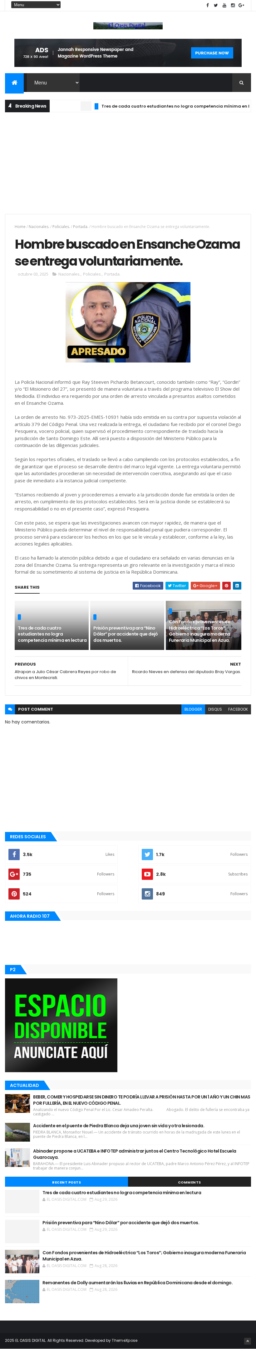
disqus (215, 709)
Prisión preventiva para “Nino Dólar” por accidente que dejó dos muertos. (125, 634)
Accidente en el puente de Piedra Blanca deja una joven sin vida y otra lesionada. (118, 1126)
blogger (193, 709)
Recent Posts (66, 1182)
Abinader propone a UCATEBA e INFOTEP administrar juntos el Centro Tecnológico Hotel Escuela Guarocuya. (134, 1154)
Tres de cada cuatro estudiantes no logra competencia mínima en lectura (167, 106)
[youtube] (224, 5)
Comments (189, 1182)
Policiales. (61, 226)
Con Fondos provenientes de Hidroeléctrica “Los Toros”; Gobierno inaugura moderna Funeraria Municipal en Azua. (199, 631)
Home (20, 226)
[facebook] (207, 5)
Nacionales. (39, 226)
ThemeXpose (124, 1340)
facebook (238, 709)
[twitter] (216, 5)
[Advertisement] (128, 162)
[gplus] (241, 5)
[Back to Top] (247, 1341)
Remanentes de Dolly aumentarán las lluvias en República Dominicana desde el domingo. (137, 1283)
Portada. (80, 226)
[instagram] (232, 5)
